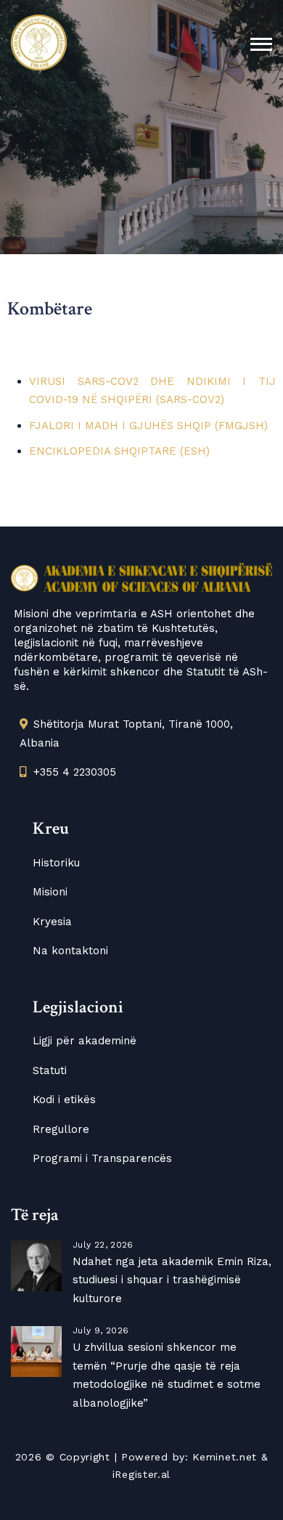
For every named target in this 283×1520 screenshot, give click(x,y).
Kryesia (52, 921)
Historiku (56, 862)
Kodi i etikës (64, 1099)
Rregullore (61, 1129)
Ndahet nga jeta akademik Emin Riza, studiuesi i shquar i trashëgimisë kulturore (172, 1280)
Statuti (50, 1070)
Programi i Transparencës (102, 1158)
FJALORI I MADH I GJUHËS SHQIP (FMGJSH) (148, 425)
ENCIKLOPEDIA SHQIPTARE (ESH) (119, 451)
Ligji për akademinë (84, 1040)
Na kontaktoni (70, 950)
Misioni (50, 891)
